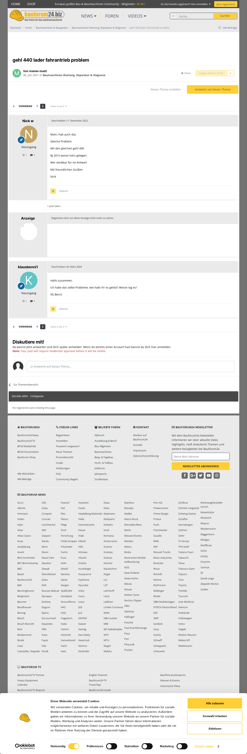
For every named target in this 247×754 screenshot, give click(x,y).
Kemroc (82, 646)
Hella (81, 519)
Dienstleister (49, 574)
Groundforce (68, 601)
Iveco (81, 601)
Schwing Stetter (187, 513)
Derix (45, 546)
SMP (156, 618)
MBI (106, 623)
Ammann (22, 513)
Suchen (225, 16)
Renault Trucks (161, 552)
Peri (126, 639)
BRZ (19, 568)
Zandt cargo (207, 578)
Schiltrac (183, 502)
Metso (128, 546)
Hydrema (83, 579)
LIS (105, 579)
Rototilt (157, 574)
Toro (181, 579)
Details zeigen (204, 746)
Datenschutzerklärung (146, 456)
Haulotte (83, 502)
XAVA (203, 550)
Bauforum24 (24, 579)
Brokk (20, 640)
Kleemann (109, 513)
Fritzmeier (66, 546)
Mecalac (129, 508)
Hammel (66, 635)
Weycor (204, 523)
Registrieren (63, 435)
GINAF (64, 568)
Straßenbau (101, 479)
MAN (106, 612)
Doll (44, 585)
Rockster (158, 563)
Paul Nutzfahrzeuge (135, 628)
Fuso (63, 557)
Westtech (205, 517)
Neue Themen (64, 452)
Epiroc (45, 612)
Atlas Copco (24, 535)
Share (187, 73)
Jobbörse (100, 468)
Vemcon (183, 607)
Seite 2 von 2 (58, 106)
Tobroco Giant (186, 568)
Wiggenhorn (207, 534)
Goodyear (66, 596)
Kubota (108, 557)
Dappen (46, 535)
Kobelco (108, 524)
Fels (44, 646)
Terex (181, 563)
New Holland (131, 572)
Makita (108, 651)
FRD (44, 629)
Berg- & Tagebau (104, 457)
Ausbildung (23, 546)
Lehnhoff (109, 590)
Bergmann (23, 596)
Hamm (65, 629)
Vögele (182, 629)
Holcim (82, 563)
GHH (63, 563)
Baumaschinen (103, 452)
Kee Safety (84, 635)
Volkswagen (185, 618)
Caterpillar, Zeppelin (28, 651)
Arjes (20, 524)
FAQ (58, 474)
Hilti (80, 546)
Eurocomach (49, 618)
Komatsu (109, 535)
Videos (136, 16)
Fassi (44, 635)
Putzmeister (160, 530)
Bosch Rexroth (25, 623)
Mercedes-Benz (133, 524)
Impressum (139, 450)
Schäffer (183, 519)
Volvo (181, 623)
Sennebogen (185, 524)
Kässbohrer (110, 568)
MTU (106, 640)
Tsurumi (183, 596)
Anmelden (62, 441)
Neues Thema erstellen (166, 89)
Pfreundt (129, 644)
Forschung (67, 535)
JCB (80, 607)
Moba (127, 552)
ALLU (20, 502)
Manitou (129, 502)
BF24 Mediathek (26, 446)
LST (106, 585)
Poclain (128, 650)
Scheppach (159, 646)
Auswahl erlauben (215, 716)
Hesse (81, 530)
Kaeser (82, 623)
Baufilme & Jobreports (173, 675)
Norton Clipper (132, 600)
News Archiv (131, 578)
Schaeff (157, 640)
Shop (31, 4)
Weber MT (184, 640)
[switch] (111, 746)
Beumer (21, 601)
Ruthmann (159, 585)
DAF (44, 530)
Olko (127, 606)
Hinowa (82, 552)
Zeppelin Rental (209, 583)
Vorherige (25, 106)
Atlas (20, 530)
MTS (106, 635)
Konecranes (110, 541)
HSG (63, 612)
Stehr (181, 535)
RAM (156, 541)
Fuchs (64, 552)
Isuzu (81, 596)
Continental (48, 524)
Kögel (107, 574)
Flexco (64, 519)
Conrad (46, 519)
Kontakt (137, 445)
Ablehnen (214, 728)
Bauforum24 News (28, 435)
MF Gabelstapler (113, 629)
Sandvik (157, 623)
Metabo (128, 541)
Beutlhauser (24, 607)
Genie (64, 579)
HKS (63, 607)
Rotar (156, 568)
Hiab (81, 535)
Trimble (182, 590)
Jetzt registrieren (226, 4)
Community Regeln (67, 479)
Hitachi (82, 557)
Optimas (129, 611)
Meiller (128, 513)
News (87, 16)
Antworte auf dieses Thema (212, 89)
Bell (19, 585)
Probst (157, 519)
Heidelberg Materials (90, 513)
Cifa (44, 502)
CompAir (47, 513)
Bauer (20, 574)
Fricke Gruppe (69, 541)
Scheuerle (159, 651)
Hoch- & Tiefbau (104, 463)
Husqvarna (84, 574)
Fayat (45, 640)
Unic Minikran (186, 601)
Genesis (65, 574)
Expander (47, 623)
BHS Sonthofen (26, 557)
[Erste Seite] (13, 106)
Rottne (157, 579)
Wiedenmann (208, 528)
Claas (45, 508)
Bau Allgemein (103, 446)
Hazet (81, 508)
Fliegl (64, 524)
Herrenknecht (86, 524)
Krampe (108, 552)
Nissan (128, 589)
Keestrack (84, 640)
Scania (157, 635)
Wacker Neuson (187, 635)
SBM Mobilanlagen (164, 601)
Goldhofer (66, 590)
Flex (63, 513)
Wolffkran (206, 545)
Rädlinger (158, 590)
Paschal (128, 622)
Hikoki (82, 541)
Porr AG (157, 502)
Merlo (127, 530)
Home (15, 4)
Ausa (20, 541)
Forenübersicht (65, 457)
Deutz (45, 552)
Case (20, 646)
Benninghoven (25, 590)
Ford (63, 530)
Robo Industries (162, 557)
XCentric (205, 561)
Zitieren (63, 191)
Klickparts (109, 519)
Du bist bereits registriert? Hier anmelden (185, 4)
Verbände (183, 612)
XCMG (204, 556)
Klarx (106, 508)
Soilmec (182, 530)
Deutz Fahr (48, 557)
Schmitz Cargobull (188, 508)
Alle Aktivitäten (26, 473)
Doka (45, 579)
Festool (65, 502)
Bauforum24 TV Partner (30, 675)
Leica (106, 596)
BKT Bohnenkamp (27, 563)
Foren (112, 16)
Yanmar (204, 567)
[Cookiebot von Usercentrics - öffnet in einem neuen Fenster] (25, 746)
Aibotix (21, 508)
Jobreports (101, 474)
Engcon (46, 607)
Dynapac (47, 596)
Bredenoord (24, 635)
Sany (156, 629)
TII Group (183, 541)
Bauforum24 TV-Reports (31, 690)
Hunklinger (84, 568)
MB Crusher (110, 618)
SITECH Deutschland (165, 607)
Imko (81, 590)
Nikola (128, 583)
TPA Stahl (183, 546)
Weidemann (185, 646)
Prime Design (160, 513)
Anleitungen (63, 468)
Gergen (65, 585)
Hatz (63, 651)
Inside (59, 463)
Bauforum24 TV (26, 441)
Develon (46, 563)
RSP (155, 546)
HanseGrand (68, 640)
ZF (201, 572)
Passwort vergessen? (68, 446)
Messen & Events (170, 680)
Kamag (82, 629)
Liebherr (108, 601)
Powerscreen (160, 508)
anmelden (163, 347)
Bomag (21, 612)
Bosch (20, 618)
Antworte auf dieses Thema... (52, 366)
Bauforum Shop (26, 457)
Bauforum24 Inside (100, 690)
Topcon (182, 574)
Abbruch (99, 435)
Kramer (108, 546)
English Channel (98, 675)
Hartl (64, 646)
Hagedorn (66, 618)
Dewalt (46, 568)
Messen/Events (133, 535)
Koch (106, 530)
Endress (46, 601)
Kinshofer (83, 651)
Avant (20, 552)
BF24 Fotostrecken (28, 452)
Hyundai (83, 585)
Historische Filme (170, 686)
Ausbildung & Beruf (106, 441)
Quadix (157, 535)
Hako (64, 623)
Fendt (45, 651)
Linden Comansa (113, 607)
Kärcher (108, 563)
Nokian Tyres (131, 595)
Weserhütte (207, 512)
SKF (155, 612)
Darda (45, 541)
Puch (156, 524)
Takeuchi (183, 557)
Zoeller (204, 589)
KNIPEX (82, 618)
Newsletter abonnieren (201, 466)
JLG (80, 612)
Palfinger (129, 617)
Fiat (63, 508)
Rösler (157, 596)
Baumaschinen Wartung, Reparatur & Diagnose (74, 75)
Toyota (182, 585)
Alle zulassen (215, 703)
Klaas (107, 502)
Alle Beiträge (24, 479)
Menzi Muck (131, 519)
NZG (126, 567)
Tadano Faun (185, 552)
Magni (107, 646)
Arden (20, 519)
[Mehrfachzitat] (53, 191)
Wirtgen (205, 539)
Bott (19, 629)
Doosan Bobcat (50, 590)
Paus (127, 633)
